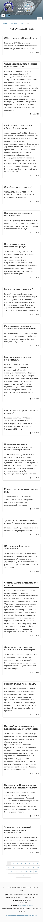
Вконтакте (22, 906)
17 (16, 871)
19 (26, 871)
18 (21, 871)
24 (28, 875)
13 (28, 867)
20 (31, 871)
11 (18, 867)
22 (18, 875)
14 (33, 867)
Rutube (31, 906)
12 (23, 867)
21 (36, 871)
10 (13, 867)
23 (23, 875)
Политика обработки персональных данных (21, 916)
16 (11, 871)
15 (38, 867)
